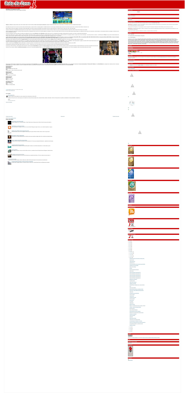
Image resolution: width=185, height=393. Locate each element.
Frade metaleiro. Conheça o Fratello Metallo (18, 135)
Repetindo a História (132, 325)
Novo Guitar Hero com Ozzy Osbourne (135, 311)
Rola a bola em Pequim (133, 318)
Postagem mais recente (9, 116)
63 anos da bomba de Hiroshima (134, 269)
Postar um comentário (9, 102)
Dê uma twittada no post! (10, 89)
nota (139, 65)
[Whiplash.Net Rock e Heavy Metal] (128, 107)
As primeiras (131, 301)
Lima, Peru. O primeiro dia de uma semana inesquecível (137, 322)
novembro (131, 253)
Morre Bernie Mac (132, 308)
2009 (130, 249)
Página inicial (63, 116)
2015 (130, 241)
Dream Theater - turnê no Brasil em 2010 (17, 121)
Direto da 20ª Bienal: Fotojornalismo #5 (135, 272)
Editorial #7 (131, 316)
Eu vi (130, 286)
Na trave (131, 268)
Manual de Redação (131, 61)
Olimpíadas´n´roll (132, 262)
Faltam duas (131, 291)
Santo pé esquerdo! (132, 315)
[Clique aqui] (130, 19)
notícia (10, 90)
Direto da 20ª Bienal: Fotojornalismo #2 (135, 276)
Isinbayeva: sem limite (133, 283)
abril (130, 331)
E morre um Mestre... (15, 149)
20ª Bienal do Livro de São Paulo (134, 293)
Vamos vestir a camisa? (133, 282)
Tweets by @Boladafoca (131, 68)
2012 (130, 245)
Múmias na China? (132, 304)
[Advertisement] (13, 109)
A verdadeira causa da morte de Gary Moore (18, 154)
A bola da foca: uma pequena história (135, 319)
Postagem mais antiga (116, 116)
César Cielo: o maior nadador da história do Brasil (136, 290)
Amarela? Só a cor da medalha (134, 265)
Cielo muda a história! (133, 287)
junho (131, 328)
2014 (130, 242)
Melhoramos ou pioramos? (133, 279)
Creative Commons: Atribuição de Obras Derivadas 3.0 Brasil (151, 337)
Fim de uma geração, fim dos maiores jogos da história (137, 264)
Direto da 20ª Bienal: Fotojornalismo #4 (135, 273)
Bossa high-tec (132, 300)
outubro (131, 254)
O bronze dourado (132, 298)
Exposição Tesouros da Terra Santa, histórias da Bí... (137, 258)
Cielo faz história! (132, 294)
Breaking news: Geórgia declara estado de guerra (136, 312)
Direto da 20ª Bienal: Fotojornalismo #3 (135, 275)
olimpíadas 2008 (13, 90)
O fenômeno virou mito (133, 297)
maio (130, 329)
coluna (131, 65)
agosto (131, 257)
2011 (130, 246)
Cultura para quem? (132, 261)
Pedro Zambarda (135, 337)
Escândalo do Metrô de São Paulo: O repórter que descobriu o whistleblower (22, 161)
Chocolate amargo (132, 280)
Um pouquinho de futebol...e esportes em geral (136, 323)
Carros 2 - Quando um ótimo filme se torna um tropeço (19, 140)
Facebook (129, 57)
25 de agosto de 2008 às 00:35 (11, 100)
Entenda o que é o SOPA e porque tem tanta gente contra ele (20, 130)
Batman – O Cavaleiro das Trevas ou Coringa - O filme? (137, 305)
